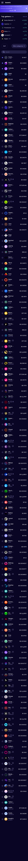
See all (25, 16)
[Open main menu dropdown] (2, 2)
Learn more (11, 10)
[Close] (26, 8)
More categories (18, 46)
